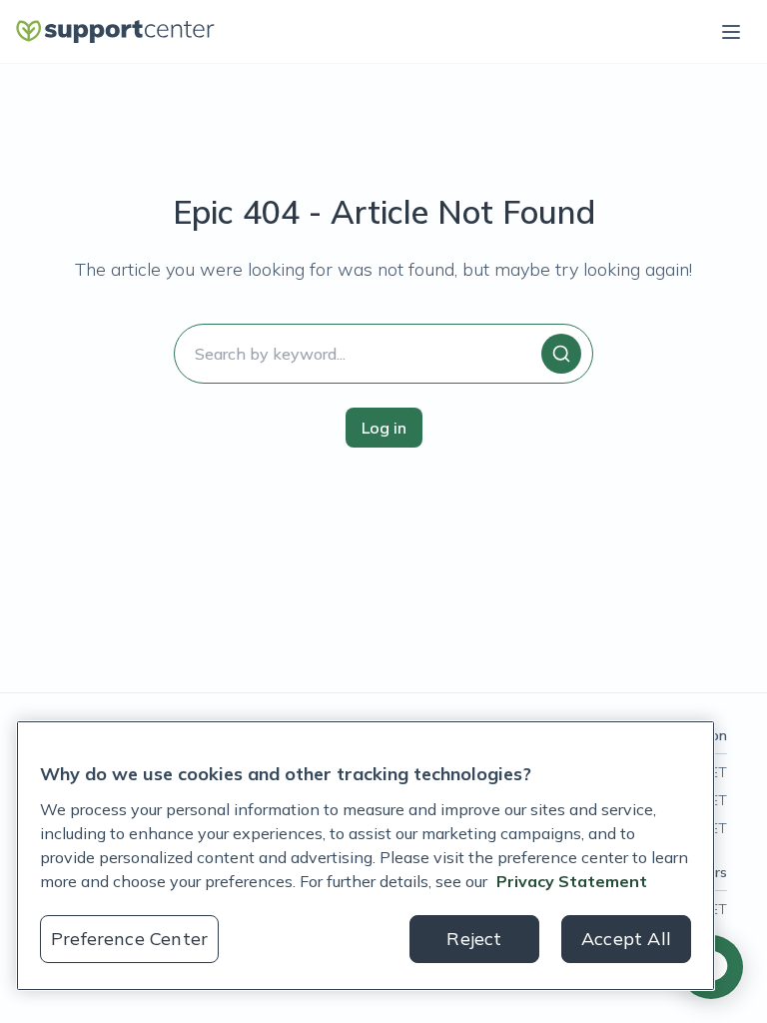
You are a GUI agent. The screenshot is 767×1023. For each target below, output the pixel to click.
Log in (384, 428)
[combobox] (383, 354)
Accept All (626, 938)
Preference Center (129, 938)
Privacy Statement (571, 881)
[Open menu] (731, 32)
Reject (473, 938)
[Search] (561, 354)
